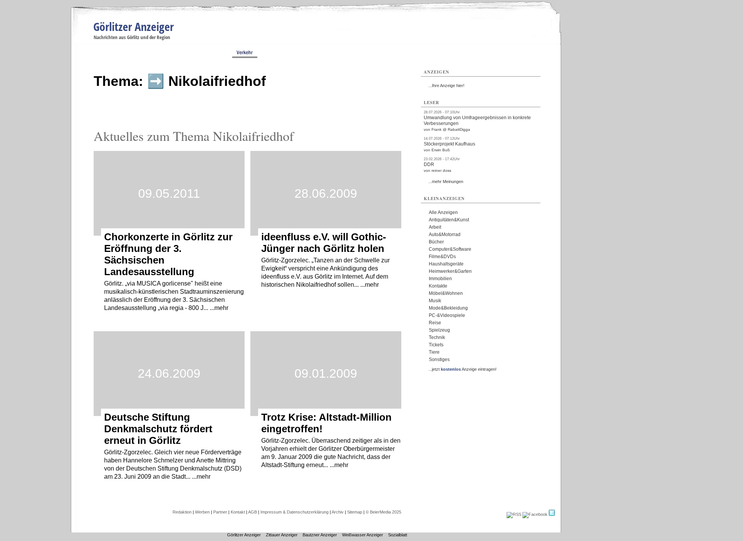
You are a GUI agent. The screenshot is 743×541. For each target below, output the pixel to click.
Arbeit (435, 227)
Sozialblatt (397, 534)
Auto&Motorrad (445, 234)
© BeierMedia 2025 (383, 512)
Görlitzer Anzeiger (133, 26)
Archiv (338, 512)
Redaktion (182, 512)
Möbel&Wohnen (446, 293)
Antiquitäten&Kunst (449, 220)
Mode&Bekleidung (448, 308)
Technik (437, 337)
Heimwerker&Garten (450, 271)
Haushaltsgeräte (446, 264)
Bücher (436, 242)
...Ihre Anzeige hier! (446, 85)
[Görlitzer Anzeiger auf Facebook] (535, 514)
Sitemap (354, 512)
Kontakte (438, 286)
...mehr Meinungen (445, 181)
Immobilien (440, 279)
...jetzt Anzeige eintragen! (462, 369)
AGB (252, 512)
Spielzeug (439, 330)
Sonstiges (439, 359)
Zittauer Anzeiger (282, 534)
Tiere (434, 352)
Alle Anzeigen (443, 212)
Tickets (436, 345)
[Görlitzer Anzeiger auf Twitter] (552, 514)
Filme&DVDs (442, 257)
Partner (220, 512)
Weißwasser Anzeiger (362, 534)
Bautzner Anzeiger (320, 534)
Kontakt (238, 512)
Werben (202, 512)
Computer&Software (450, 249)
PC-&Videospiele (447, 315)
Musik (435, 301)
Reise (435, 323)
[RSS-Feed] (514, 514)
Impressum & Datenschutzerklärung (294, 512)
